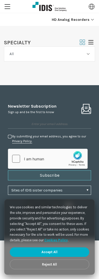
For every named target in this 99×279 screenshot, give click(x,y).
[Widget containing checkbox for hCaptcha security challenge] (48, 159)
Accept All (49, 252)
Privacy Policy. (22, 141)
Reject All (49, 264)
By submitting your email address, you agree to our (49, 138)
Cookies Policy (56, 240)
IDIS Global (49, 6)
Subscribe (49, 175)
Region (92, 6)
